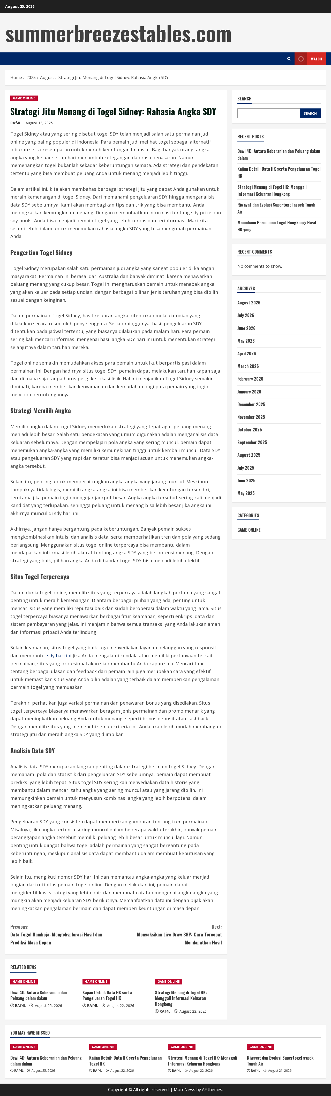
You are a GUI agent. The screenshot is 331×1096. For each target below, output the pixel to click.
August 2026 (248, 302)
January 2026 (249, 391)
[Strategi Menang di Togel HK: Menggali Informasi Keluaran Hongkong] (188, 981)
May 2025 (246, 493)
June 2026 (246, 328)
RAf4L (15, 122)
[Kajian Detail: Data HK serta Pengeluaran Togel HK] (115, 981)
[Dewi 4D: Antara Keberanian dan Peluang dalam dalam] (43, 981)
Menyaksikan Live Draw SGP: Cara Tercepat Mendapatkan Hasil (179, 934)
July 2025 (245, 467)
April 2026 (246, 353)
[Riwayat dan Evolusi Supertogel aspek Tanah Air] (284, 1047)
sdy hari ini (59, 655)
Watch (316, 58)
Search (244, 99)
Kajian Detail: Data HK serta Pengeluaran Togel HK (107, 995)
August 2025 (248, 455)
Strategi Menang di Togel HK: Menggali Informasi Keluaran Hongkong (181, 998)
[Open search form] (289, 59)
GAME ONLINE (24, 98)
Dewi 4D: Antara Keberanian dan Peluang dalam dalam (38, 995)
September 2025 (252, 442)
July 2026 (245, 315)
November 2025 (251, 417)
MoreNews (184, 1089)
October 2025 (249, 430)
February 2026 (250, 379)
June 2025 (246, 480)
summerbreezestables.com (118, 32)
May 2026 (246, 340)
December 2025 (251, 404)
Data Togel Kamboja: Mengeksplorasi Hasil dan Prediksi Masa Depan (56, 934)
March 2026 (248, 366)
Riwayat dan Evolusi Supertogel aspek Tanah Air (280, 1061)
